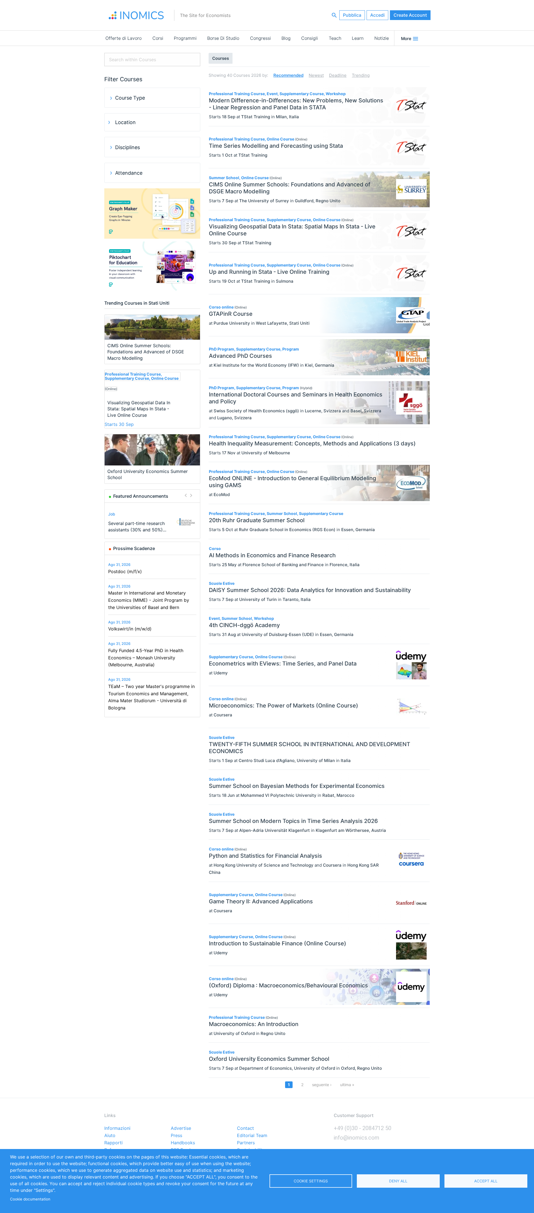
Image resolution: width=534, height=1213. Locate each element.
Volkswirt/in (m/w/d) (130, 629)
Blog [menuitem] (286, 38)
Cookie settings (311, 1181)
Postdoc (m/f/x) (125, 571)
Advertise (181, 1128)
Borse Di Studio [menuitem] (223, 38)
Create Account (410, 15)
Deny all (398, 1181)
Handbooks (183, 1142)
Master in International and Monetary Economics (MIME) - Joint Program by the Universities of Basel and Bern (148, 600)
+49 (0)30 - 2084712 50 (362, 1128)
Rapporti (113, 1142)
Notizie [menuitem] (381, 38)
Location (125, 122)
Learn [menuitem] (358, 38)
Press (176, 1135)
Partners (246, 1142)
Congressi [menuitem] (260, 38)
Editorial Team (252, 1135)
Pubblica (352, 15)
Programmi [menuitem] (185, 38)
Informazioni (117, 1128)
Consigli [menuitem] (309, 38)
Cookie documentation (30, 1199)
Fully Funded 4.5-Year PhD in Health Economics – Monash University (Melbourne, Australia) (145, 657)
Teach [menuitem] (335, 38)
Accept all (486, 1181)
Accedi (377, 15)
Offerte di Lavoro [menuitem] (123, 38)
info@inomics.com (356, 1137)
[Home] (136, 15)
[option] (152, 522)
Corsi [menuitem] (157, 38)
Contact (245, 1128)
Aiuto (109, 1135)
